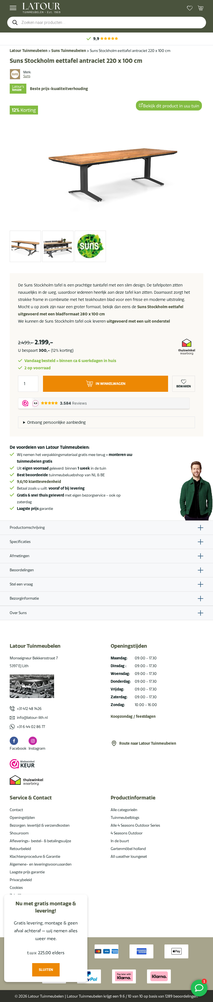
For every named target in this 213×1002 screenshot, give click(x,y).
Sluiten (46, 970)
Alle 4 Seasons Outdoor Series (135, 825)
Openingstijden (22, 817)
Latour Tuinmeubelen (28, 50)
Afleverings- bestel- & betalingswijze (40, 841)
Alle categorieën (124, 809)
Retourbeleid (20, 848)
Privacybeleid (21, 880)
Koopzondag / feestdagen (133, 716)
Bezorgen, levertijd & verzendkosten (40, 825)
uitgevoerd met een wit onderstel (138, 321)
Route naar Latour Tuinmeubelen (147, 743)
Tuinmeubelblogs (125, 817)
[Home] (41, 8)
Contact (16, 809)
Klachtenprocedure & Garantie (35, 856)
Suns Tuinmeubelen (68, 50)
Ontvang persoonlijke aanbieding (56, 422)
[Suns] (15, 74)
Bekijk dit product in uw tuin (171, 105)
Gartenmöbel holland (128, 848)
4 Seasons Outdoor (127, 833)
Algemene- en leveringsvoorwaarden (41, 864)
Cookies (16, 887)
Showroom (19, 833)
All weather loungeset (129, 856)
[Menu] (13, 8)
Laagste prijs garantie (27, 872)
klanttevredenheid (39, 481)
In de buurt (120, 841)
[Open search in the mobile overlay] (106, 22)
